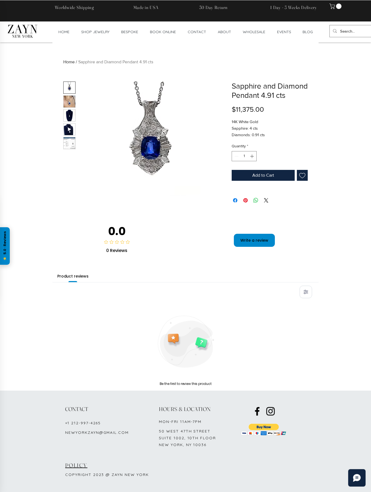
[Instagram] (270, 411)
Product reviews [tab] (73, 276)
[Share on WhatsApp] (256, 200)
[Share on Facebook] (235, 200)
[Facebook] (257, 411)
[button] (336, 6)
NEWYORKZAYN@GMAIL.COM (97, 432)
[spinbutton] (244, 156)
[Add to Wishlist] (302, 175)
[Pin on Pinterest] (245, 200)
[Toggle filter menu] (306, 292)
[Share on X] (266, 200)
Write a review (254, 240)
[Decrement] (235, 156)
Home (69, 62)
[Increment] (252, 156)
